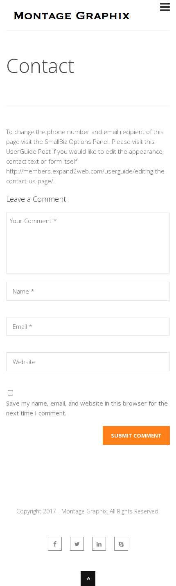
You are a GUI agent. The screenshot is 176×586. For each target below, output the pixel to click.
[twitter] (77, 544)
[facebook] (55, 544)
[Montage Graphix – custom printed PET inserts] (71, 25)
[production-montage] (121, 544)
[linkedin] (99, 544)
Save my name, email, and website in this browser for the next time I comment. (87, 408)
